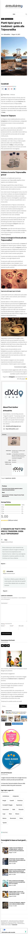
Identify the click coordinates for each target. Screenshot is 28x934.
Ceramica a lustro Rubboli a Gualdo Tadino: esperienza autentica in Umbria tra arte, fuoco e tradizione (17, 871)
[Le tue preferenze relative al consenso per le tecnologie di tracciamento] (25, 931)
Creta (3, 112)
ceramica (20, 800)
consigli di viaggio (8, 805)
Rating (3, 623)
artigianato (16, 796)
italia (13, 809)
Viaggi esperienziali (9, 18)
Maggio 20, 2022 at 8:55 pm (7, 542)
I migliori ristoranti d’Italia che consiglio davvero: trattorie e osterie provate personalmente (16, 849)
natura (4, 818)
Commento (4, 603)
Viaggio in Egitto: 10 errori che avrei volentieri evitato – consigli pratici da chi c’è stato (16, 893)
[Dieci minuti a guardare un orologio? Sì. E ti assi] (17, 718)
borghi (4, 800)
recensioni (13, 818)
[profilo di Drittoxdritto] (11, 769)
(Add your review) (13, 520)
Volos (11, 144)
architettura (6, 796)
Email (12, 626)
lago (4, 814)
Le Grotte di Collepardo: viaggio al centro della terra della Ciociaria (17, 903)
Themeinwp (14, 924)
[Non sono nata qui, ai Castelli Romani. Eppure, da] (24, 718)
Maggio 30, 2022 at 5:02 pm (9, 573)
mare (10, 814)
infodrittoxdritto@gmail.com (13, 426)
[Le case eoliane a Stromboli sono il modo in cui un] (11, 718)
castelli (12, 800)
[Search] (26, 14)
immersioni (6, 809)
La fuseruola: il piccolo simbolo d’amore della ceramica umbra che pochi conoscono (17, 860)
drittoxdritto (7, 34)
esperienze (8, 478)
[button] (14, 14)
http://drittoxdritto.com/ (12, 429)
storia (21, 818)
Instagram (12, 377)
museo (17, 814)
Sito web (21, 626)
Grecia (3, 18)
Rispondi (3, 563)
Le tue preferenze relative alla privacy (15, 929)
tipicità (13, 478)
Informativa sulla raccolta (8, 932)
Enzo (6, 540)
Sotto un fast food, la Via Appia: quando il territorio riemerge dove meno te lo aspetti (17, 882)
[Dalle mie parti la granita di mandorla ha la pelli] (4, 718)
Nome (3, 626)
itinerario (21, 809)
